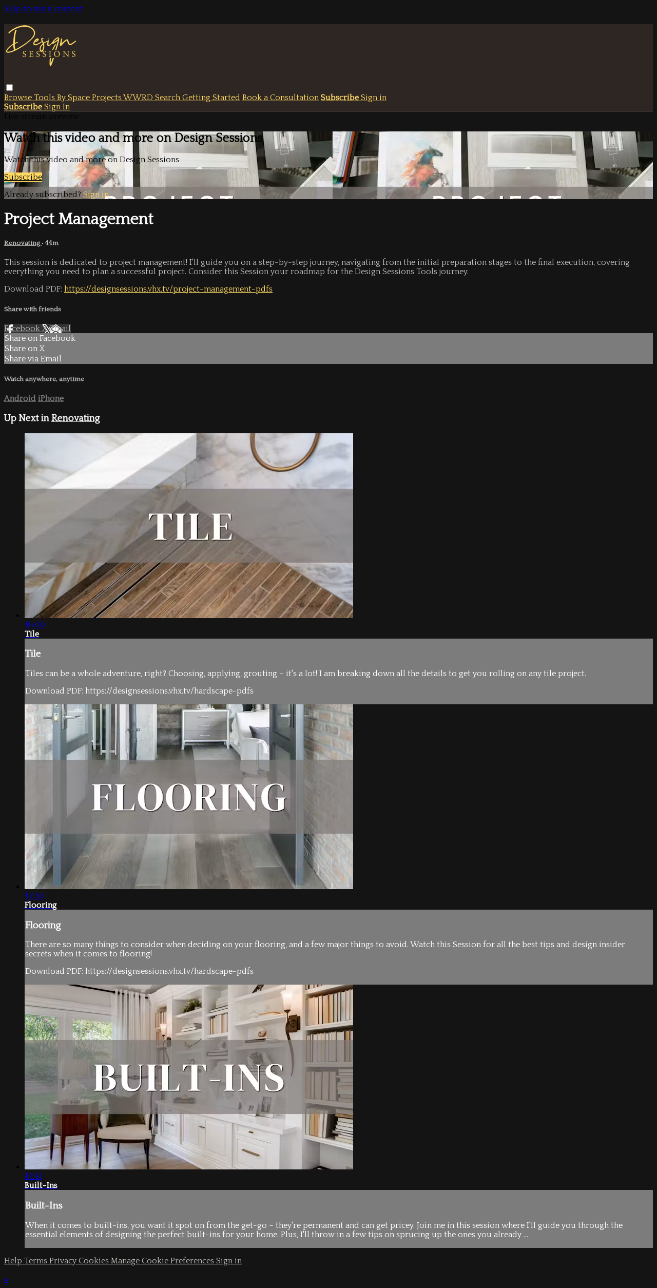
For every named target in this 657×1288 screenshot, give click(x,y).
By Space (74, 97)
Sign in (374, 97)
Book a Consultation (280, 97)
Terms (36, 1260)
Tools (45, 97)
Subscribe (23, 177)
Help (14, 1260)
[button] (9, 87)
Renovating (23, 242)
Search (168, 97)
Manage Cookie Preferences (163, 1260)
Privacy (64, 1260)
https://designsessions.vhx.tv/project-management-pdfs (168, 289)
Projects (107, 97)
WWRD (139, 97)
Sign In (57, 106)
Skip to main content (43, 8)
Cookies (95, 1260)
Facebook (23, 328)
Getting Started (211, 97)
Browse (19, 97)
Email (60, 328)
